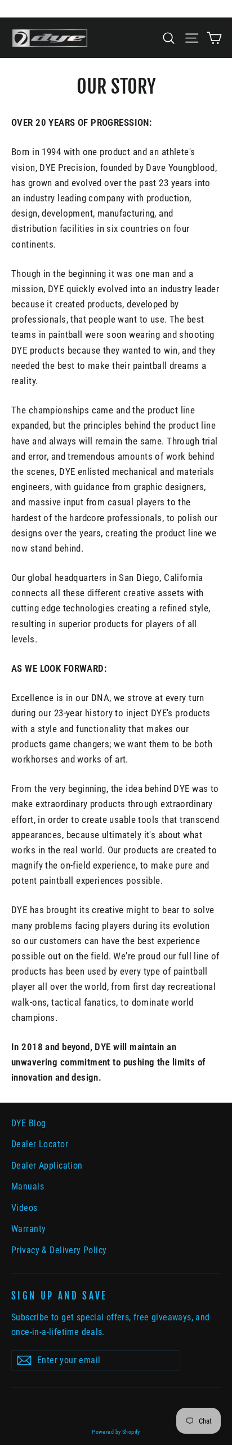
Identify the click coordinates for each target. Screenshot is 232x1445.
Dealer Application (47, 1165)
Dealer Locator (39, 1144)
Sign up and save (59, 1296)
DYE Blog (28, 1123)
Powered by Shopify (116, 1432)
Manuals (27, 1186)
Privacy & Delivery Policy (59, 1250)
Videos (24, 1207)
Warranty (28, 1228)
